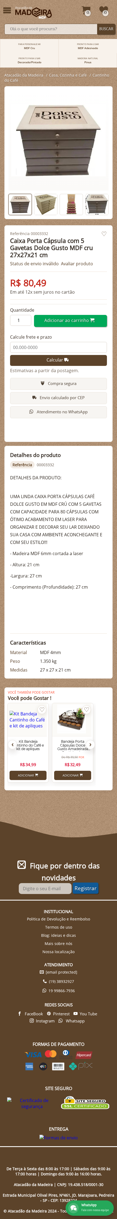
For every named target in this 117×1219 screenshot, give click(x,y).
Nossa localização (58, 951)
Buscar (106, 29)
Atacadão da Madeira (23, 75)
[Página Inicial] (34, 12)
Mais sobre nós (58, 943)
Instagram (45, 1021)
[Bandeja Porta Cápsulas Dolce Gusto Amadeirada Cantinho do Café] (72, 720)
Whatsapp (75, 1021)
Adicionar (26, 775)
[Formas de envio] (58, 1138)
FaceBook (33, 1013)
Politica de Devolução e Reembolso (58, 919)
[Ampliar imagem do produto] (58, 140)
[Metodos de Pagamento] (58, 1069)
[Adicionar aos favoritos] (104, 234)
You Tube (88, 1013)
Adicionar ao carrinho (67, 320)
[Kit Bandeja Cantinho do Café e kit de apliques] (27, 720)
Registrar (86, 888)
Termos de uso (58, 927)
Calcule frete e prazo (31, 337)
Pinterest (61, 1013)
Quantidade (22, 310)
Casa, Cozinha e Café (68, 75)
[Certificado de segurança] (32, 1103)
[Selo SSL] (85, 1103)
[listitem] (20, 204)
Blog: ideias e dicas (58, 935)
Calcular (55, 360)
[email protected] (61, 972)
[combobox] (50, 29)
